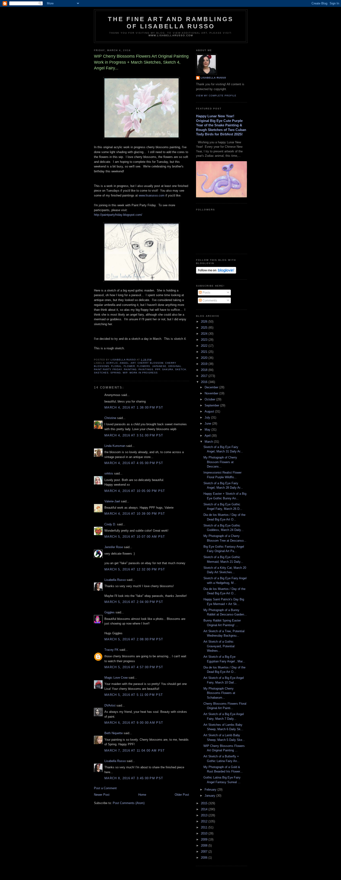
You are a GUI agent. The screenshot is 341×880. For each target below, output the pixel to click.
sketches (101, 372)
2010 (204, 833)
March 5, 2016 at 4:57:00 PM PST (133, 667)
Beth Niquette (113, 733)
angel (124, 363)
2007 (204, 851)
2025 (204, 327)
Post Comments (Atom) (129, 803)
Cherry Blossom (150, 363)
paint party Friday (108, 369)
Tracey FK (111, 649)
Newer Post (101, 794)
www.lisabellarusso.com (170, 35)
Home (142, 794)
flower (129, 366)
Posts (206, 292)
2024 (204, 333)
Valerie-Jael (112, 501)
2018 (204, 370)
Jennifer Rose (113, 547)
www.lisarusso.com (151, 195)
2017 (204, 376)
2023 (204, 339)
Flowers (143, 366)
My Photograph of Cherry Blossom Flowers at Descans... (220, 462)
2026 (204, 321)
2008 (204, 845)
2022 (204, 345)
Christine (110, 418)
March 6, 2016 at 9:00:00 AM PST (133, 722)
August (210, 411)
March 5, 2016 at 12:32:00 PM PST (134, 569)
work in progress (143, 372)
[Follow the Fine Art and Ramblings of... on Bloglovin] (216, 272)
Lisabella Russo (115, 580)
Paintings (145, 369)
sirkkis (108, 473)
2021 (204, 351)
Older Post (182, 794)
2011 (204, 827)
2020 (204, 358)
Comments (209, 300)
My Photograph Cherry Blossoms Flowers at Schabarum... (219, 693)
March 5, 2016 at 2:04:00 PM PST (133, 602)
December (212, 387)
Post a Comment (105, 788)
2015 (204, 803)
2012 (204, 821)
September (212, 405)
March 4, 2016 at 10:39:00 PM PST (134, 513)
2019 (204, 364)
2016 (204, 382)
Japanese (159, 366)
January (210, 795)
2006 (204, 857)
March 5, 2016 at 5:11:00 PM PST (133, 695)
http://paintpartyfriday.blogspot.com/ (118, 214)
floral (116, 366)
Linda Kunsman (114, 446)
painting (130, 369)
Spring (115, 372)
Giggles (109, 612)
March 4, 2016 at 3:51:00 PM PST (133, 435)
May (208, 429)
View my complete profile (216, 95)
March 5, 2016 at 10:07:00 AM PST (134, 536)
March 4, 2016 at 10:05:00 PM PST (134, 491)
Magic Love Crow (116, 677)
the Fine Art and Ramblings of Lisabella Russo (170, 23)
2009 (204, 839)
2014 (204, 809)
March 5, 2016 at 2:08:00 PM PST (133, 639)
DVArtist (110, 705)
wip (125, 372)
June (208, 423)
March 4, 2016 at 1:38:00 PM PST (133, 407)
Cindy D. (110, 524)
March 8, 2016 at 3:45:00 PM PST (133, 778)
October (210, 399)
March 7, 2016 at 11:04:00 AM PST (134, 750)
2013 (204, 815)
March (209, 441)
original (174, 366)
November (212, 393)
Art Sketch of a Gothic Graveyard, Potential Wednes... (219, 646)
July (208, 417)
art (133, 363)
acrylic (112, 363)
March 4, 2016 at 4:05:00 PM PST (133, 463)
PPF (157, 369)
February (211, 789)
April (208, 435)
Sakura (167, 369)
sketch (180, 369)
